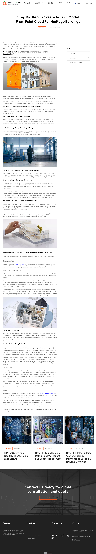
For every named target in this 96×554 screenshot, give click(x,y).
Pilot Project (61, 3)
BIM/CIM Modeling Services (47, 393)
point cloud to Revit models (35, 347)
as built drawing (20, 264)
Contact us (68, 3)
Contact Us (48, 497)
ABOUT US (20, 3)
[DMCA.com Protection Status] (48, 553)
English (79, 3)
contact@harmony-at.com (56, 532)
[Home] (10, 3)
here (34, 409)
